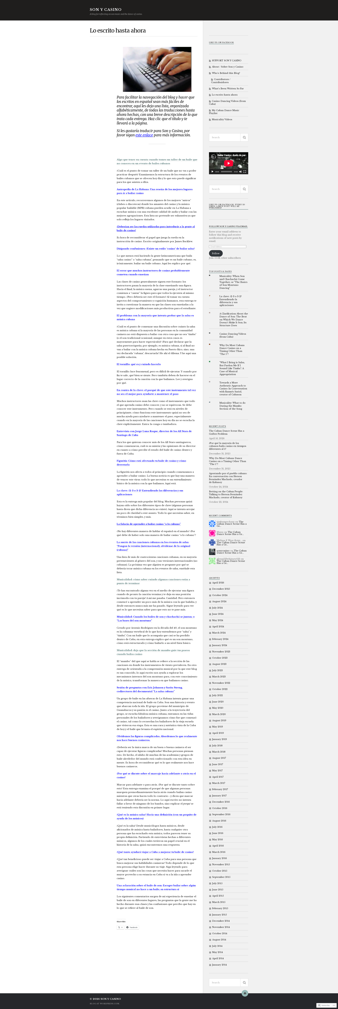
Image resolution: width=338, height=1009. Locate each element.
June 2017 (217, 764)
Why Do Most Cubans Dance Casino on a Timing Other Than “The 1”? (232, 349)
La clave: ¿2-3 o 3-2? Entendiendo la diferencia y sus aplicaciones (230, 301)
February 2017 (220, 789)
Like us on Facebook (221, 42)
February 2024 (220, 639)
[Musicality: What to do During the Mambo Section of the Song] (211, 402)
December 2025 (221, 589)
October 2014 (219, 933)
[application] (228, 163)
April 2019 (218, 733)
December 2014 (221, 921)
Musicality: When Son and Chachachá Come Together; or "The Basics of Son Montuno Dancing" (233, 282)
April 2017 (218, 777)
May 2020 (217, 708)
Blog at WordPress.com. (105, 1004)
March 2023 (219, 676)
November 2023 (221, 651)
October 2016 (219, 808)
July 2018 (217, 745)
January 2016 (219, 858)
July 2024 (217, 607)
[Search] (244, 137)
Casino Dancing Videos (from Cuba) (227, 102)
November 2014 (221, 927)
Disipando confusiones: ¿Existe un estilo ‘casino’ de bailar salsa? (156, 248)
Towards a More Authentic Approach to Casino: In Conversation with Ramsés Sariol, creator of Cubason (233, 388)
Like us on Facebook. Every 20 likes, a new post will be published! (227, 206)
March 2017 (218, 783)
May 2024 (217, 620)
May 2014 (217, 952)
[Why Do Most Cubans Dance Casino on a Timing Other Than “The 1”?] (211, 344)
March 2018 (218, 751)
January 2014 (219, 964)
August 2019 (219, 720)
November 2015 (221, 864)
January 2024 (219, 645)
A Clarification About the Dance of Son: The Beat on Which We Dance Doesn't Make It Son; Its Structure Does (233, 319)
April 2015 (218, 895)
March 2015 (218, 902)
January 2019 (219, 739)
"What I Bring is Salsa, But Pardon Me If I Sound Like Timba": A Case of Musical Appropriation (232, 368)
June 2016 (217, 833)
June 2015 (217, 889)
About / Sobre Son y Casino (227, 66)
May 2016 (217, 839)
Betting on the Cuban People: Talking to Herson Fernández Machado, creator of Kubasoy (226, 494)
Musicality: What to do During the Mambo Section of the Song (232, 406)
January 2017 (219, 795)
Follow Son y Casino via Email (228, 226)
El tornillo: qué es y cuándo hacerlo (139, 364)
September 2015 (221, 877)
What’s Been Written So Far (228, 88)
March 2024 (219, 632)
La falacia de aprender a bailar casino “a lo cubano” (149, 524)
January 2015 (219, 914)
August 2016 (219, 820)
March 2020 (219, 714)
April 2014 (218, 958)
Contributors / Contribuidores (220, 80)
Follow (216, 253)
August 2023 (219, 664)
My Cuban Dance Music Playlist (224, 112)
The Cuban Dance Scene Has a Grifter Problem (226, 432)
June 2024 (217, 614)
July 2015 (217, 883)
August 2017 (219, 758)
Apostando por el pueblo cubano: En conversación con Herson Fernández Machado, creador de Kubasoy (228, 478)
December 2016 (221, 802)
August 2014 (219, 939)
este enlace (144, 135)
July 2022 (217, 695)
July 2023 (217, 670)
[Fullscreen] (244, 171)
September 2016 (221, 814)
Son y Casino (106, 10)
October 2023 (219, 658)
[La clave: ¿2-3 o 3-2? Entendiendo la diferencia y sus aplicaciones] (211, 295)
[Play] (212, 171)
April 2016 (218, 845)
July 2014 (217, 946)
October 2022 (219, 689)
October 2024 (219, 595)
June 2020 (218, 701)
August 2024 (219, 601)
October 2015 (219, 870)
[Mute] (240, 171)
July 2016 (217, 827)
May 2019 (217, 726)
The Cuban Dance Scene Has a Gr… (232, 523)
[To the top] (245, 993)
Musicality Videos (222, 119)
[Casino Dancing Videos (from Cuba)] (211, 333)
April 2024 (218, 626)
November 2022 (221, 683)
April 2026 (218, 582)
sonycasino (223, 550)
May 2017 (217, 770)
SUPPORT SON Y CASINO (226, 60)
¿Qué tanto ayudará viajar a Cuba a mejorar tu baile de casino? (155, 852)
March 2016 (218, 852)
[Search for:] (228, 137)
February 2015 (220, 908)
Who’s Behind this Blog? (226, 73)
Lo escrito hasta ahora (225, 94)
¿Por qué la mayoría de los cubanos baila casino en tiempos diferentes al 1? (227, 446)
